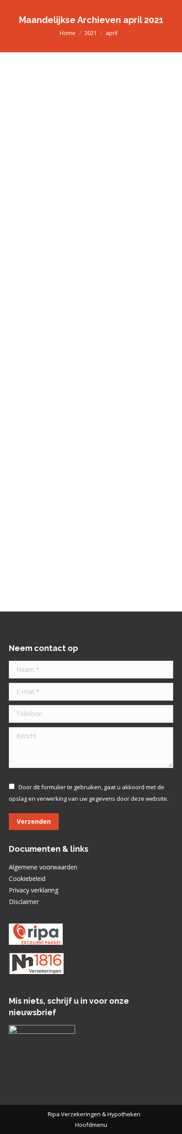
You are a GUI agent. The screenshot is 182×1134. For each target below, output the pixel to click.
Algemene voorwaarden (43, 867)
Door (98, 204)
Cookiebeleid (27, 878)
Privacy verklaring (33, 890)
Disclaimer (24, 901)
